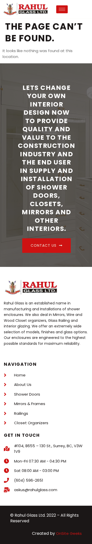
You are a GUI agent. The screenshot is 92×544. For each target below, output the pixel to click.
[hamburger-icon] (62, 9)
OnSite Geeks (69, 533)
